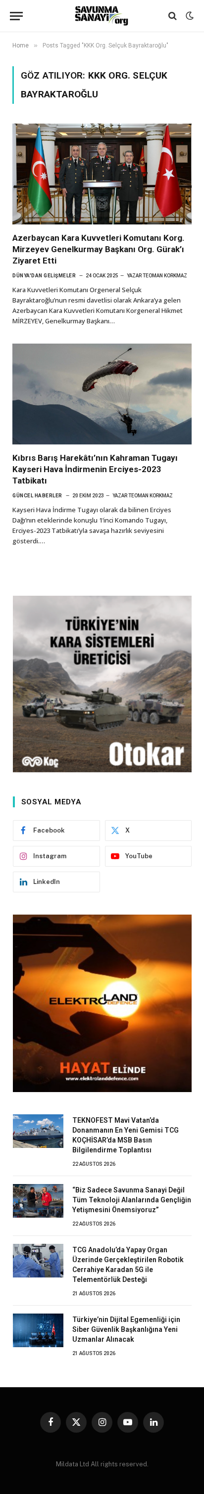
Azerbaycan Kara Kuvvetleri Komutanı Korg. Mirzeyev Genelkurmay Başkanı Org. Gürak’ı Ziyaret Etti (98, 249)
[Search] (172, 16)
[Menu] (16, 16)
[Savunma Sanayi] (102, 16)
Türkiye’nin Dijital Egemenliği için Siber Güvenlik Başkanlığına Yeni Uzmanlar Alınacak (126, 1329)
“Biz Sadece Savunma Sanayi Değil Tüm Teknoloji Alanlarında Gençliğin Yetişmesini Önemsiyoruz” (131, 1200)
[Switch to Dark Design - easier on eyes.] (188, 15)
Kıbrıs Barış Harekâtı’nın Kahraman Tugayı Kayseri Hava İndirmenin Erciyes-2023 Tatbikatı (95, 469)
